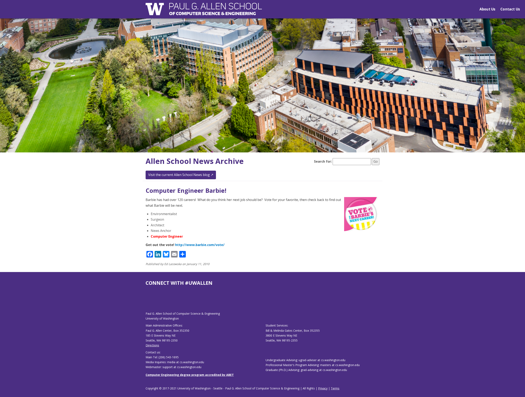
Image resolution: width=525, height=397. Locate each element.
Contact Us (510, 9)
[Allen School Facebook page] (147, 302)
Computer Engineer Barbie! (186, 190)
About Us (487, 9)
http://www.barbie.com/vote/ (200, 245)
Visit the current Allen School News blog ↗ (180, 174)
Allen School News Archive (195, 161)
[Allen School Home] (204, 11)
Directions (152, 345)
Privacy (323, 388)
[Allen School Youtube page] (149, 302)
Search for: (323, 161)
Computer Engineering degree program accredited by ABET (190, 375)
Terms (335, 388)
